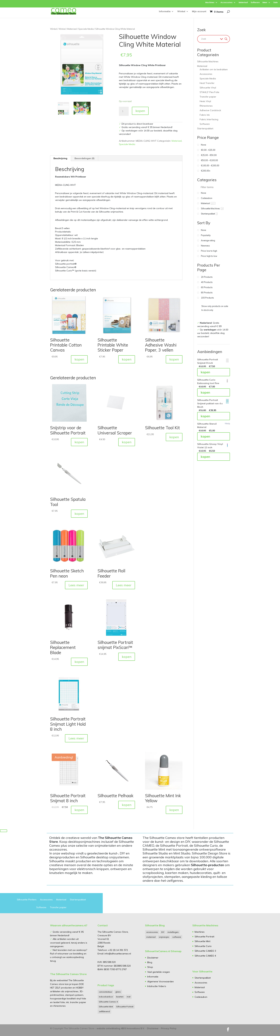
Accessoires (227, 2)
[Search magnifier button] (226, 39)
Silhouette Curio (203, 946)
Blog (149, 962)
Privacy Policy (168, 1028)
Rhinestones (206, 105)
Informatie (164, 11)
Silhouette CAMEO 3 (205, 950)
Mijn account (199, 11)
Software (255, 2)
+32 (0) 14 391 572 (118, 950)
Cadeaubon (201, 996)
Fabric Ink (205, 114)
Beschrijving (60, 158)
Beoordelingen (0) (84, 158)
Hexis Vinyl (205, 101)
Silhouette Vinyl (208, 87)
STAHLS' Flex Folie (209, 92)
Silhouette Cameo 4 (108, 1001)
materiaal (151, 937)
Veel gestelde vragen (158, 971)
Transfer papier (208, 96)
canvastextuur (105, 992)
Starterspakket (205, 128)
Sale (275, 2)
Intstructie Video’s (156, 986)
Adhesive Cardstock (210, 110)
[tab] (60, 158)
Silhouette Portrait (124, 1006)
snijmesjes (164, 937)
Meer (264, 2)
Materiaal (243, 2)
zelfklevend (104, 1011)
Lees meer (76, 585)
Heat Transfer (207, 83)
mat (128, 996)
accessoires (152, 932)
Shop (150, 967)
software (176, 937)
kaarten (119, 996)
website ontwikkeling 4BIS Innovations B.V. (121, 1028)
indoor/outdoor (106, 996)
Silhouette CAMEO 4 (205, 955)
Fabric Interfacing (209, 119)
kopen (140, 111)
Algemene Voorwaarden (160, 981)
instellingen (173, 932)
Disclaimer (152, 957)
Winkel (181, 11)
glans (118, 992)
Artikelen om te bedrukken (214, 69)
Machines (209, 2)
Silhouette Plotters (26, 899)
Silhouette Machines (207, 61)
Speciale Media (86, 29)
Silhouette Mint (106, 1006)
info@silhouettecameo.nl (117, 953)
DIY (162, 932)
